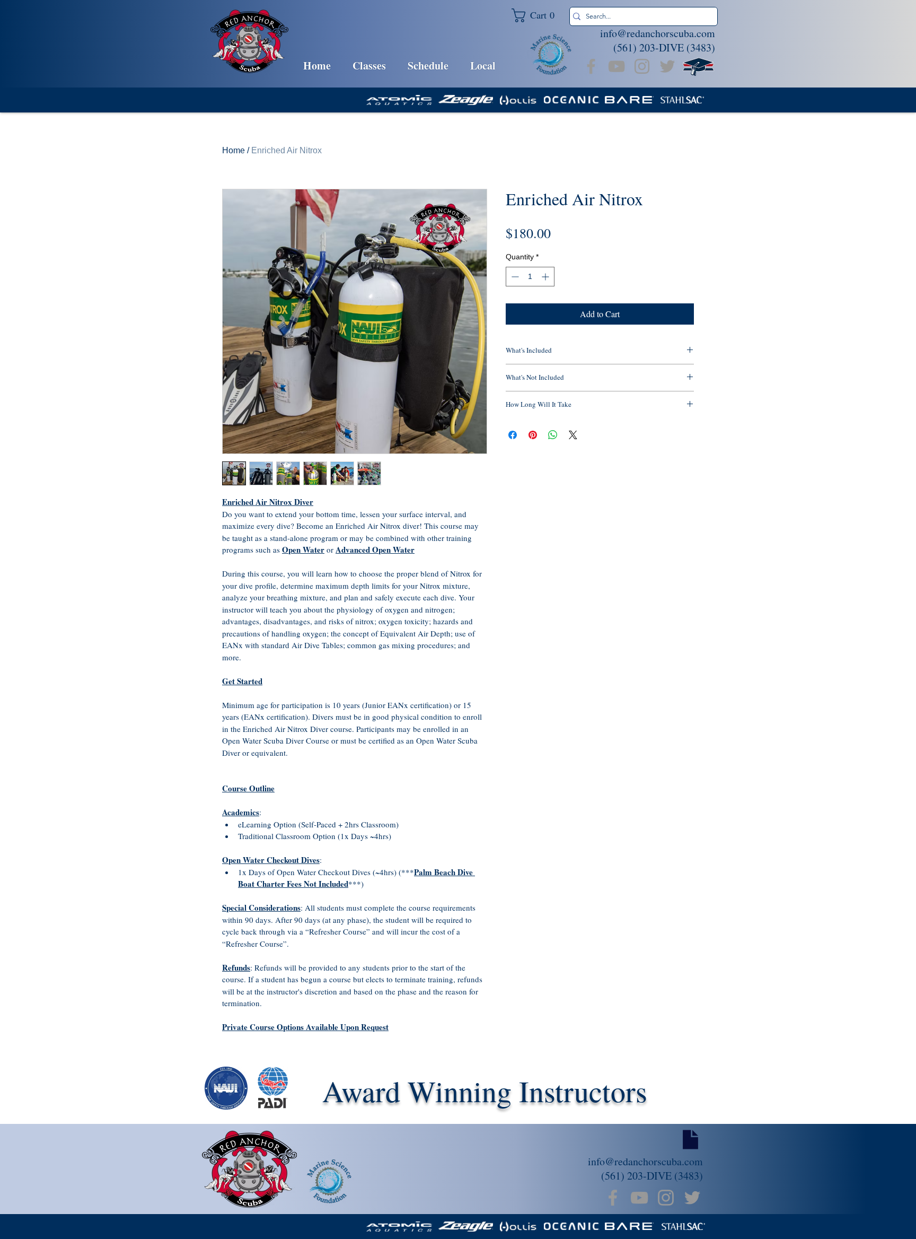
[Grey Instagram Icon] (642, 66)
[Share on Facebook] (512, 435)
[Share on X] (573, 435)
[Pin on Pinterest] (532, 435)
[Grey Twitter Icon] (667, 66)
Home (233, 150)
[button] (537, 15)
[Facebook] (591, 66)
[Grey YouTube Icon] (616, 66)
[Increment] (546, 276)
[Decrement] (514, 276)
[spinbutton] (530, 276)
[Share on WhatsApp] (553, 435)
